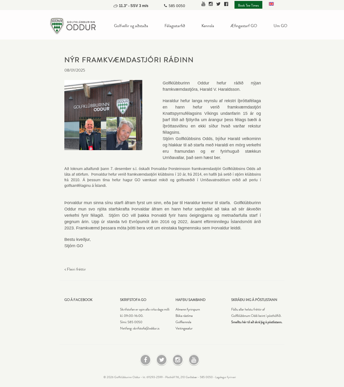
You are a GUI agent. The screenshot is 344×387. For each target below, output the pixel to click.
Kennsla (207, 25)
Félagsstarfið (175, 25)
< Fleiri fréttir (75, 269)
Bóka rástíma (184, 315)
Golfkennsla (183, 322)
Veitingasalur (184, 328)
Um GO (280, 25)
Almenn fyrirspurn (188, 309)
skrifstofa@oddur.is (146, 328)
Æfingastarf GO (244, 25)
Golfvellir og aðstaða (131, 25)
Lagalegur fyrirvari (225, 377)
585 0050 (177, 5)
